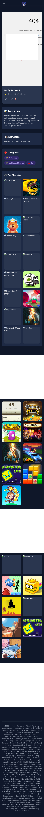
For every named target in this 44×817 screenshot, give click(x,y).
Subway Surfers (24, 798)
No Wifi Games (36, 768)
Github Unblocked (16, 785)
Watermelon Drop (35, 766)
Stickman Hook (7, 758)
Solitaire (5, 743)
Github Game (28, 783)
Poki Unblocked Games (19, 749)
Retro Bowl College (24, 751)
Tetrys (4, 800)
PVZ (6, 794)
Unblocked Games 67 (19, 770)
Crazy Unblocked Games (10, 730)
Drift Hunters (8, 734)
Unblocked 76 (11, 773)
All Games (11, 158)
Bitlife (16, 760)
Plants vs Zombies (34, 792)
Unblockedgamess (30, 807)
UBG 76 (21, 800)
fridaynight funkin (16, 762)
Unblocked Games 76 (18, 804)
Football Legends (19, 737)
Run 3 (36, 753)
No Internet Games (19, 792)
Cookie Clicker (36, 728)
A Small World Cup (33, 726)
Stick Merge (19, 758)
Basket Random (8, 728)
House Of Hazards (16, 743)
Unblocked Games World (29, 809)
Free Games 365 (28, 781)
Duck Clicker (8, 781)
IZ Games (33, 787)
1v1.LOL (6, 726)
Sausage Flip (10, 756)
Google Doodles (36, 739)
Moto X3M (6, 749)
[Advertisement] (22, 47)
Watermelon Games (22, 811)
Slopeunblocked (8, 796)
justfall (5, 762)
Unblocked (24, 766)
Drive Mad (18, 734)
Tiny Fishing (34, 760)
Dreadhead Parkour (32, 732)
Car (31, 163)
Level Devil (31, 745)
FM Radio (17, 781)
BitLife (18, 775)
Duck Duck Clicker (19, 745)
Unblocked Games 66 (24, 773)
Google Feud (6, 787)
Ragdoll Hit (20, 732)
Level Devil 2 (12, 790)
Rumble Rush (33, 794)
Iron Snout (28, 743)
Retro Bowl (33, 749)
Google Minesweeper (21, 741)
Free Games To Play (9, 764)
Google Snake (35, 741)
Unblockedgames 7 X (34, 804)
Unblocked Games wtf (32, 762)
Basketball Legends (22, 728)
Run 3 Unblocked (26, 753)
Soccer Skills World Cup (24, 796)
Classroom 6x (8, 768)
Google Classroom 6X (32, 785)
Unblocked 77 (12, 802)
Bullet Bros (8, 741)
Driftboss (6, 779)
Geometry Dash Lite (22, 739)
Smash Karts (20, 756)
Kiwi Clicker (7, 745)
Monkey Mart (17, 747)
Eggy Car (36, 734)
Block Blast (31, 775)
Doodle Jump (9, 732)
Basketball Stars (8, 775)
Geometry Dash (32, 737)
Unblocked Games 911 (15, 807)
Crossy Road (25, 730)
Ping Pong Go (23, 764)
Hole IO (15, 787)
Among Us (36, 773)
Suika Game (8, 760)
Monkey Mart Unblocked (32, 747)
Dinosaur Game (36, 730)
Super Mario (36, 798)
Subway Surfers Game (33, 758)
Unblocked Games (15, 163)
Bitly (23, 775)
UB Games (29, 800)
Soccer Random (32, 756)
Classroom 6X (22, 777)
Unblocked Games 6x (22, 768)
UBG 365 (7, 770)
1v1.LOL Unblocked (18, 726)
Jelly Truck (37, 743)
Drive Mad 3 (35, 779)
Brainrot (13, 777)
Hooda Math (24, 787)
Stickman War (12, 798)
